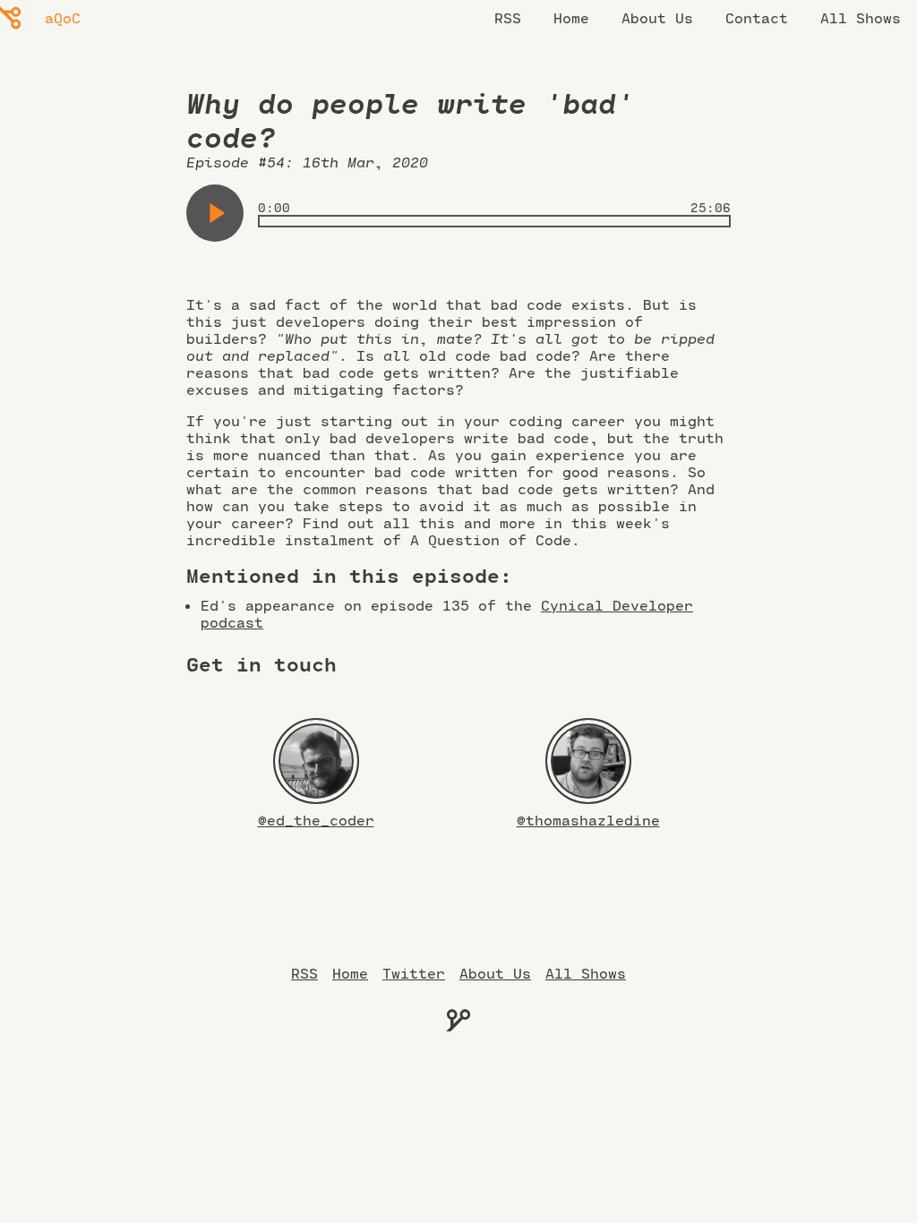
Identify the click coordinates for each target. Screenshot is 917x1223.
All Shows (860, 17)
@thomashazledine (588, 819)
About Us (657, 17)
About (495, 972)
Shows (585, 972)
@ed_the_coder (316, 819)
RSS (507, 17)
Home (571, 17)
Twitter (413, 972)
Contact (756, 17)
